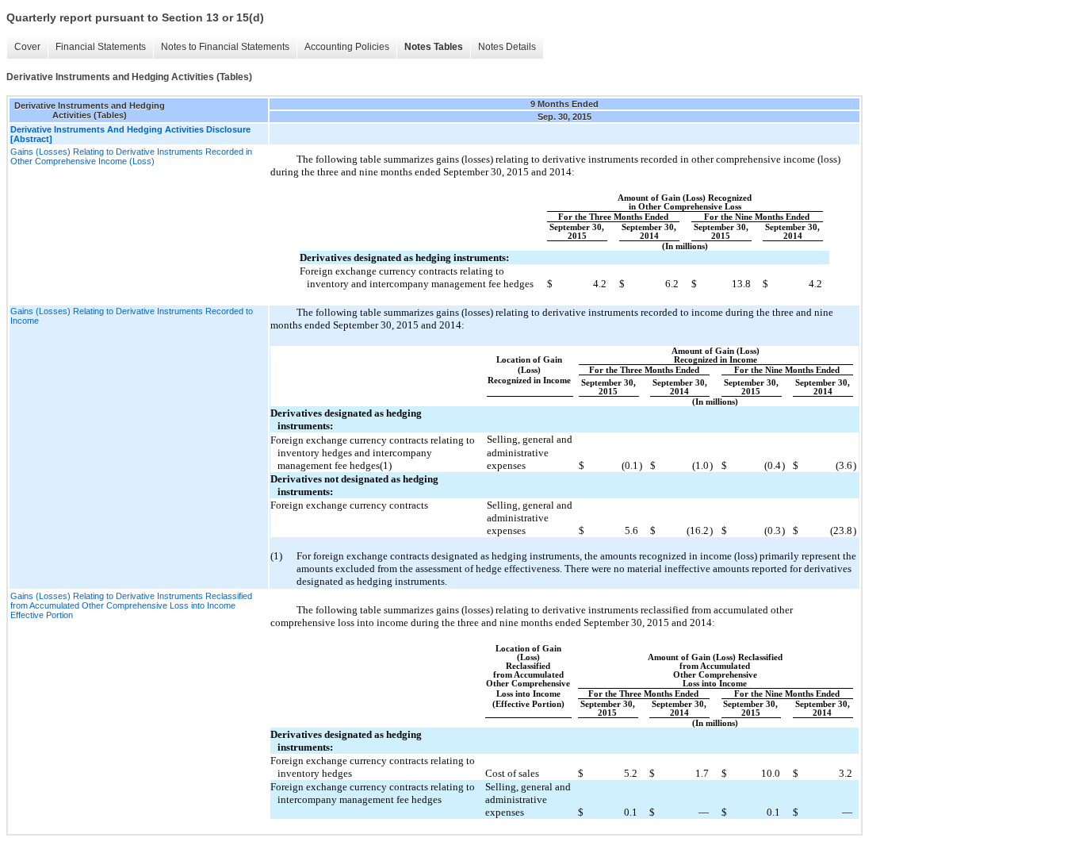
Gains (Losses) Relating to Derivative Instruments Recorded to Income (131, 315)
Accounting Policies (346, 46)
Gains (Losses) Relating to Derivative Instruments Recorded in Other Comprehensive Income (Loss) (131, 156)
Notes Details (507, 46)
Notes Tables (433, 46)
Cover (27, 46)
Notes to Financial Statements (225, 46)
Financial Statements (100, 46)
